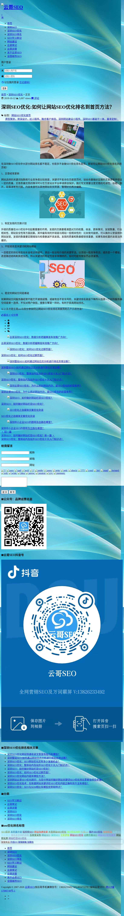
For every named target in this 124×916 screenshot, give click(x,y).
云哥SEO (29, 887)
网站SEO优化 (76, 835)
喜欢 (7, 315)
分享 (15, 315)
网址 (32, 465)
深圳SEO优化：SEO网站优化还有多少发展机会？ (33, 761)
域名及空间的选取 (20, 835)
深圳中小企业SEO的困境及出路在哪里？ (23, 428)
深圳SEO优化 (14, 30)
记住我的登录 (11, 82)
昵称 (32, 452)
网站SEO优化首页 (21, 115)
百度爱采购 (35, 835)
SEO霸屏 (5, 832)
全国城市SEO (14, 56)
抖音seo (84, 832)
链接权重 (107, 832)
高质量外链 (16, 832)
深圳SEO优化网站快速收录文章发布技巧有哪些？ (33, 754)
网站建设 (12, 41)
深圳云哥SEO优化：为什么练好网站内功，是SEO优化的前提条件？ (37, 392)
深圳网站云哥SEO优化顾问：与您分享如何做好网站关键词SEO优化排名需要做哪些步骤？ (55, 779)
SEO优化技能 (73, 832)
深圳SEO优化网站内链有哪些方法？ (26, 776)
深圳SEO (12, 27)
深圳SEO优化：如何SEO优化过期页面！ (22, 355)
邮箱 (32, 458)
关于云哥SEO (14, 52)
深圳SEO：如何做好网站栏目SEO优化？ (22, 404)
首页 (9, 23)
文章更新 (64, 835)
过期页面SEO (90, 835)
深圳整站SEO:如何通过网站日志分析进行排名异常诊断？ (31, 367)
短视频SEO (28, 832)
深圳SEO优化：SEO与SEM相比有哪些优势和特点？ (35, 787)
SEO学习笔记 (14, 38)
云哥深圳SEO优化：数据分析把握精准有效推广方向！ (30, 343)
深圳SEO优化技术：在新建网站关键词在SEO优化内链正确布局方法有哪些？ (48, 783)
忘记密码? (24, 82)
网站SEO (46, 835)
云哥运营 (12, 49)
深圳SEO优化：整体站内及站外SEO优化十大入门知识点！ (32, 379)
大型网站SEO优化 (57, 832)
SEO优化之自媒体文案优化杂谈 (18, 416)
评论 (36, 98)
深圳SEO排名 (14, 34)
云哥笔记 (12, 45)
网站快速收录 (41, 832)
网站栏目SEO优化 (17, 838)
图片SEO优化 (95, 832)
